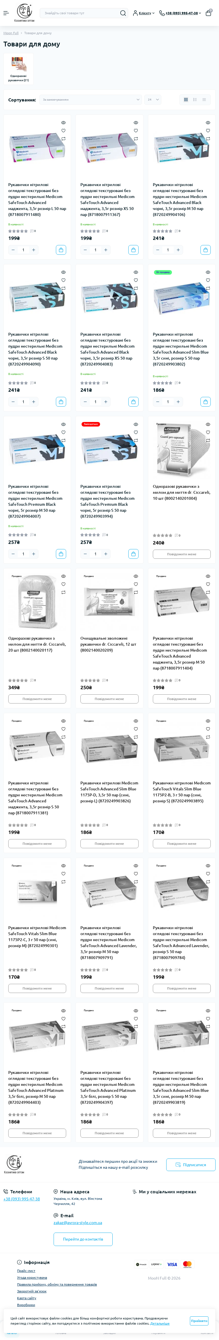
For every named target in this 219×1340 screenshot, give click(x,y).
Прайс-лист (26, 1270)
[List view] (195, 100)
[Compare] (63, 138)
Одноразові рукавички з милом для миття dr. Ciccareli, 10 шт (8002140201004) (181, 492)
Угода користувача (32, 1277)
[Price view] (204, 100)
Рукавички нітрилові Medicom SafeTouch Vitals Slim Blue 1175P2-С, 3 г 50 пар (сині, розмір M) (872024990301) (37, 936)
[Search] (123, 13)
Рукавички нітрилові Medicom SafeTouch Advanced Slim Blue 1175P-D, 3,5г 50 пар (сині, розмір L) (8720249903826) (109, 792)
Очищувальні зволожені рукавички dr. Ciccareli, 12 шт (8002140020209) (108, 644)
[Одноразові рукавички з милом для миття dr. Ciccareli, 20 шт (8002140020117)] (37, 602)
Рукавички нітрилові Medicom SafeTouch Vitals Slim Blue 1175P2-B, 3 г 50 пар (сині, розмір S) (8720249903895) (182, 792)
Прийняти (199, 1321)
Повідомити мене (181, 554)
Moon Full (11, 33)
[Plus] (33, 249)
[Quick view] (63, 122)
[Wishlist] (63, 130)
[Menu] (6, 13)
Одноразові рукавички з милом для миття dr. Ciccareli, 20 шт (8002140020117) (37, 644)
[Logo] (24, 13)
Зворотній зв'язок (31, 1291)
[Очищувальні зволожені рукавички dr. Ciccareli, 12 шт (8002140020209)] (109, 602)
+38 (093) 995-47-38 (21, 1199)
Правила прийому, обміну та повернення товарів (57, 1284)
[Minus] (13, 249)
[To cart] (61, 250)
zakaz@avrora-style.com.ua (78, 1222)
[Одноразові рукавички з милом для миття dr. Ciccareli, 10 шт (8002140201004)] (182, 450)
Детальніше (160, 1323)
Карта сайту (26, 1298)
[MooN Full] (36, 1164)
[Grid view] (186, 100)
